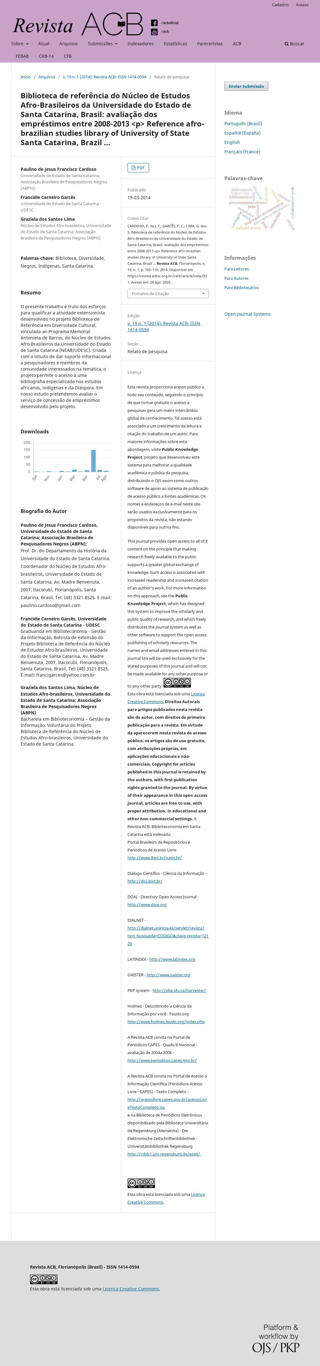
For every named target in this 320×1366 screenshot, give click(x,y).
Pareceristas (210, 44)
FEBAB (22, 56)
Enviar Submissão (246, 86)
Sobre (18, 44)
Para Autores (236, 278)
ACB (237, 44)
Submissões (101, 44)
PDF (140, 167)
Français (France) (242, 152)
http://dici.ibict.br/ (145, 881)
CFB (68, 56)
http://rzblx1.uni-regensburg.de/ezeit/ (164, 1154)
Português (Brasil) (243, 123)
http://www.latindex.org (172, 959)
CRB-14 (46, 56)
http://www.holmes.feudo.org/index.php (166, 1021)
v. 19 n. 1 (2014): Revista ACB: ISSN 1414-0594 (104, 77)
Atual (43, 44)
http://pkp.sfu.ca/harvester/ (179, 990)
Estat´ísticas (175, 44)
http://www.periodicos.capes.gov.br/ (162, 1060)
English (232, 142)
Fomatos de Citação (150, 293)
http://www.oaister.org (168, 975)
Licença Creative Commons (131, 1289)
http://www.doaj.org (147, 904)
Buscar (296, 44)
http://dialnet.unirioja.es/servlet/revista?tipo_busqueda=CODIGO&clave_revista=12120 (168, 935)
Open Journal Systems (247, 314)
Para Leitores (236, 269)
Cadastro (280, 4)
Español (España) (242, 133)
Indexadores (141, 44)
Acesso (302, 4)
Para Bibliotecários (241, 287)
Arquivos (68, 44)
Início (26, 77)
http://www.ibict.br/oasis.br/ (155, 858)
